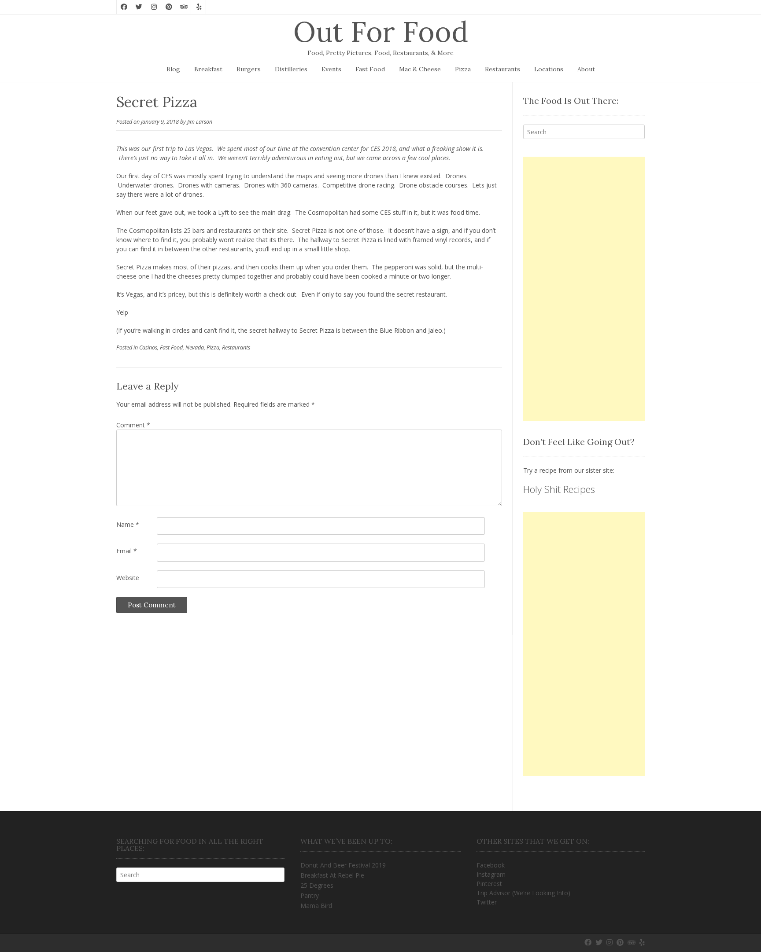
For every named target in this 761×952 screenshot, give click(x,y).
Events (331, 69)
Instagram (491, 874)
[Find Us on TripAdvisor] (183, 7)
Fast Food (370, 69)
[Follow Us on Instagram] (153, 7)
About (586, 69)
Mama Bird (316, 905)
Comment (133, 425)
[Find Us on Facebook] (123, 7)
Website (127, 577)
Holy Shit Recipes (559, 489)
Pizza (463, 69)
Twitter (487, 902)
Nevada (194, 347)
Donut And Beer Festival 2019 (343, 865)
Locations (548, 69)
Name (127, 524)
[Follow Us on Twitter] (138, 7)
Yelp (122, 312)
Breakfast (208, 69)
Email (126, 551)
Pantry (309, 895)
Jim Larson (199, 121)
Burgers (248, 69)
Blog (173, 69)
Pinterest (489, 883)
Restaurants (502, 69)
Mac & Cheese (420, 69)
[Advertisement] (584, 289)
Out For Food (380, 32)
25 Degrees (316, 885)
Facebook (491, 865)
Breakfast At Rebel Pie (332, 875)
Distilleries (291, 69)
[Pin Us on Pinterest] (168, 7)
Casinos (148, 347)
